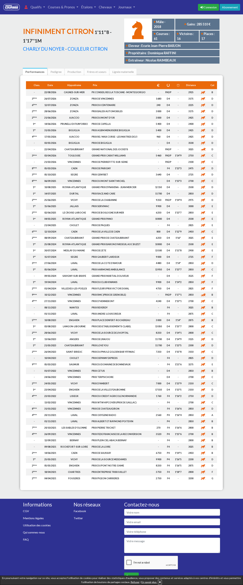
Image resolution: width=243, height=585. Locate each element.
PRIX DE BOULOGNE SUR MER (108, 212)
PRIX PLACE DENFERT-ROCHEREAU (111, 320)
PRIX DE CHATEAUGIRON (105, 408)
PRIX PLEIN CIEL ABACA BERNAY (109, 440)
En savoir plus (149, 582)
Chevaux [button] (106, 7)
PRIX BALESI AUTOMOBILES (107, 111)
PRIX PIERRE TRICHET (104, 427)
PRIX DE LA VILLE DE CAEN (106, 231)
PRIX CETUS (98, 370)
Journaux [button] (125, 7)
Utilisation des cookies (37, 525)
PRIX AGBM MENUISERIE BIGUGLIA (111, 130)
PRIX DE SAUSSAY (101, 453)
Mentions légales (33, 518)
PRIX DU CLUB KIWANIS (104, 282)
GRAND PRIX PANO (102, 218)
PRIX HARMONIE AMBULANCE (108, 269)
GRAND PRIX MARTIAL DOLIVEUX (110, 275)
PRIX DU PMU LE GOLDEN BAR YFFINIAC (113, 351)
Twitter (78, 518)
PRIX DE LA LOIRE (101, 446)
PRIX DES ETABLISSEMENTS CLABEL (111, 326)
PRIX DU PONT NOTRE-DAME (108, 465)
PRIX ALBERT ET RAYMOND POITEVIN (112, 421)
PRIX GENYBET (100, 174)
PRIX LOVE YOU (100, 345)
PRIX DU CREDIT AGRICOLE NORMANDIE (114, 396)
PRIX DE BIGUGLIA (102, 142)
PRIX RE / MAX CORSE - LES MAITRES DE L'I (114, 136)
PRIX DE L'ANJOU (101, 339)
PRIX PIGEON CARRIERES (105, 478)
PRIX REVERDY (100, 307)
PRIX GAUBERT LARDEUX (105, 256)
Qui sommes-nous (34, 532)
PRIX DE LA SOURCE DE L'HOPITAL (110, 332)
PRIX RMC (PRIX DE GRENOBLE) (109, 294)
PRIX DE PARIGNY (101, 168)
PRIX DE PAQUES (101, 225)
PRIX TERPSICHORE (102, 377)
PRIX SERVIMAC (100, 206)
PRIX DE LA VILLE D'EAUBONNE (108, 389)
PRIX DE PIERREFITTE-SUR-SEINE (110, 162)
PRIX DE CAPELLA (101, 123)
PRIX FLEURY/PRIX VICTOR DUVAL (110, 288)
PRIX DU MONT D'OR (103, 117)
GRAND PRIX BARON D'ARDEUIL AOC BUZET (116, 244)
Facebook (80, 511)
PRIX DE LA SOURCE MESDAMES (109, 459)
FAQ (26, 539)
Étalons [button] (87, 7)
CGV (26, 511)
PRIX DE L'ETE (99, 250)
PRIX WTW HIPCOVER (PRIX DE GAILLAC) (114, 402)
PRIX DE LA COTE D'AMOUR (107, 263)
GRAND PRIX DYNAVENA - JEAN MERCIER (114, 187)
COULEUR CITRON (88, 49)
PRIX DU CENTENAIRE (103, 105)
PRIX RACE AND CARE (103, 193)
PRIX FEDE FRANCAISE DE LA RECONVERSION (116, 434)
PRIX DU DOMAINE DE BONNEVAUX (111, 364)
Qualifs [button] (36, 7)
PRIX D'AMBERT (100, 383)
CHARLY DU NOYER (43, 49)
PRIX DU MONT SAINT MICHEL (108, 181)
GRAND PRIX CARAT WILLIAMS (109, 155)
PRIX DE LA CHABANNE (104, 200)
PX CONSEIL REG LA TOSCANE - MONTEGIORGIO (119, 92)
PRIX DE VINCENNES (103, 98)
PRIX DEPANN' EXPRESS (105, 358)
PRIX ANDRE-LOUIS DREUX (106, 313)
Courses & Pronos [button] (62, 7)
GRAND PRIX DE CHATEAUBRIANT (110, 237)
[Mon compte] (26, 7)
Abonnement (230, 7)
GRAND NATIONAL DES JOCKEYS (110, 149)
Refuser (135, 582)
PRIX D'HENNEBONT (103, 301)
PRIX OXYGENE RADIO (104, 415)
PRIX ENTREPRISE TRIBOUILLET (109, 472)
